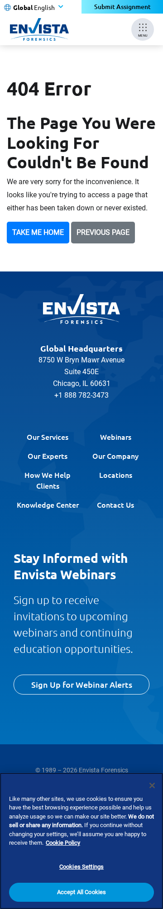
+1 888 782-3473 (81, 395)
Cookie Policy (63, 842)
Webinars (115, 437)
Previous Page (103, 232)
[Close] (152, 785)
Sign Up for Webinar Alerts (81, 684)
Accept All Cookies (81, 892)
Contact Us (115, 504)
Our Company (115, 456)
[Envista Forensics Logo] (81, 309)
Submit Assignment (122, 6)
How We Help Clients (47, 480)
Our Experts (47, 456)
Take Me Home (38, 232)
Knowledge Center (48, 504)
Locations (115, 475)
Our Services (47, 437)
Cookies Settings (81, 866)
